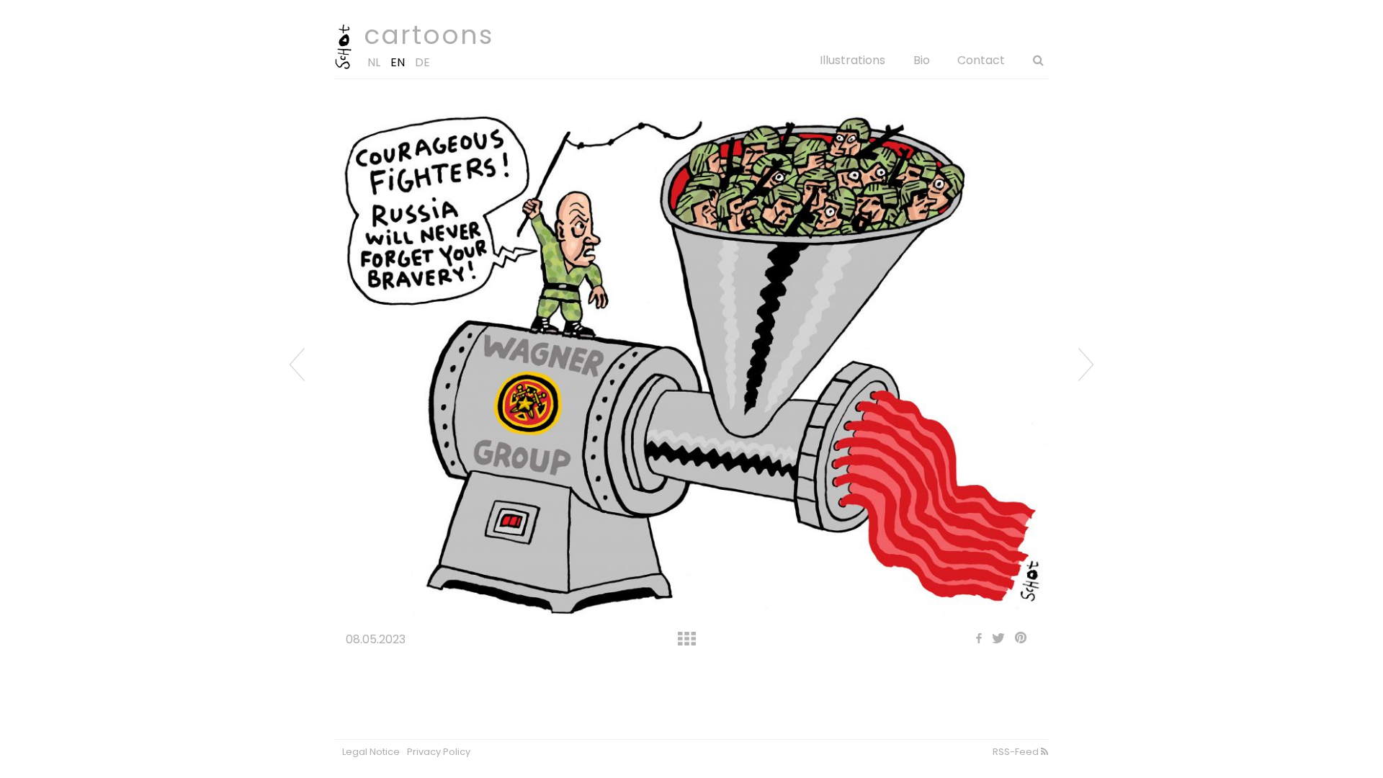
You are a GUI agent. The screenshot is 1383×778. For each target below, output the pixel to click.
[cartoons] (343, 66)
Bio (921, 60)
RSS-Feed (1017, 752)
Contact (981, 60)
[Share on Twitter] (995, 639)
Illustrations (852, 60)
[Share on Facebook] (975, 639)
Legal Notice (371, 752)
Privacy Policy (438, 752)
